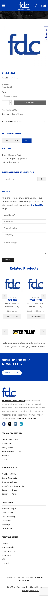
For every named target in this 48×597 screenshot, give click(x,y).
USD (26, 140)
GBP (7, 140)
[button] (4, 296)
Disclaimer (6, 520)
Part (4, 92)
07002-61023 (35, 300)
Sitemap (6, 524)
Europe (22, 418)
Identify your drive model (13, 486)
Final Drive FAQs (9, 474)
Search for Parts (9, 494)
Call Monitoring (8, 516)
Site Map (11, 587)
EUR (16, 140)
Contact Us (37, 205)
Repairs (5, 455)
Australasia (7, 555)
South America (8, 551)
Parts (4, 459)
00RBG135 (12, 300)
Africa (4, 559)
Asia (33, 418)
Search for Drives (9, 490)
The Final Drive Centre (13, 400)
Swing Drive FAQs (9, 478)
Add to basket (31, 103)
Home (18, 15)
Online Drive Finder (10, 439)
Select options (12, 316)
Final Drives (7, 443)
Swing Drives (7, 447)
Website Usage (9, 508)
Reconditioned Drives (11, 451)
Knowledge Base (9, 482)
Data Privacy (7, 512)
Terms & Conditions (26, 587)
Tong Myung (27, 15)
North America (8, 547)
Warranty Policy (36, 590)
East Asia (6, 563)
